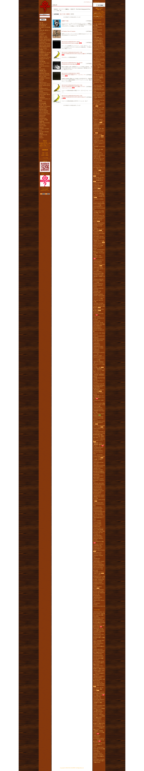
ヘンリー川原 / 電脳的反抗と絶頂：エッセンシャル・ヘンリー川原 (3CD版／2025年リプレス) (99, 438)
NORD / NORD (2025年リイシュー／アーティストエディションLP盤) (98, 297)
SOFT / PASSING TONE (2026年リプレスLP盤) (99, 244)
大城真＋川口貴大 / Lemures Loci (98, 460)
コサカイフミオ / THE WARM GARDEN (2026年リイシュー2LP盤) (98, 204)
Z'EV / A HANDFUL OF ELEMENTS (98, 336)
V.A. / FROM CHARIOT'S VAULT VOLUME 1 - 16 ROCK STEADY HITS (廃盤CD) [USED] (98, 754)
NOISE (41, 91)
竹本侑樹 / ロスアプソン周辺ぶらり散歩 (98, 572)
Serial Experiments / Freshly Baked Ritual (97, 262)
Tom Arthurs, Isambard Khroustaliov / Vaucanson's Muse (98, 480)
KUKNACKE (43, 102)
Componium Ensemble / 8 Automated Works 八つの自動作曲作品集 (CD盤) (99, 433)
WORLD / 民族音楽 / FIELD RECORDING (44, 55)
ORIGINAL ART (43, 134)
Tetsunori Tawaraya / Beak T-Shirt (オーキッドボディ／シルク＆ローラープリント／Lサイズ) (99, 54)
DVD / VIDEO (43, 125)
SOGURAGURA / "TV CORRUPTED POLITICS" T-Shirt (98, 90)
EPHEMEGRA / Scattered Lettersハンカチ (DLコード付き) (99, 72)
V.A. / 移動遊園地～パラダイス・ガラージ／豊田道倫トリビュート (99, 370)
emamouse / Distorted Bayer (98, 556)
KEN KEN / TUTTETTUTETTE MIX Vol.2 (98, 314)
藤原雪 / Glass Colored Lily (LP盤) (98, 497)
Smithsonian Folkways (44, 58)
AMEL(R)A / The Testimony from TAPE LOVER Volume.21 (97, 547)
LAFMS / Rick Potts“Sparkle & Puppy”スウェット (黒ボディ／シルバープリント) (99, 168)
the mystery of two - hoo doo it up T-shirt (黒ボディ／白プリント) (98, 160)
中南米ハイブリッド (44, 49)
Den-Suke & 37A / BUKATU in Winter (97, 553)
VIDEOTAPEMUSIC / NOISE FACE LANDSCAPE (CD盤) (98, 184)
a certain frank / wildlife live (98, 401)
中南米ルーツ (43, 51)
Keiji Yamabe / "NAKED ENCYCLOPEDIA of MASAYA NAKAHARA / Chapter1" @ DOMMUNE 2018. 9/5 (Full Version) (98, 564)
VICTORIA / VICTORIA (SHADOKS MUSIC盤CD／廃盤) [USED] (98, 761)
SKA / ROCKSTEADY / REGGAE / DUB (44, 75)
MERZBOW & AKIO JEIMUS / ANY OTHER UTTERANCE (98, 348)
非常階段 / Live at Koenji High (99, 147)
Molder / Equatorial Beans (99, 223)
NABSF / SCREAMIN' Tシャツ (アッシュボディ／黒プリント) (99, 117)
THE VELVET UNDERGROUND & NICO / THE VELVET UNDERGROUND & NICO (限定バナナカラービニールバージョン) (73, 87)
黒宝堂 (41, 133)
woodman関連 (43, 103)
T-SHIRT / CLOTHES (44, 128)
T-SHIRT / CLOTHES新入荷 (44, 28)
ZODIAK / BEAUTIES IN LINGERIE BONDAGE (98, 484)
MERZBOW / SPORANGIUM (96, 344)
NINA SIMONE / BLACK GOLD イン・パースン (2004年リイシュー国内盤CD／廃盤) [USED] (99, 721)
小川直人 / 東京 (97, 367)
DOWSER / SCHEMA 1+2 (98, 200)
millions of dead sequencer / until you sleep (99, 265)
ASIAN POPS (43, 72)
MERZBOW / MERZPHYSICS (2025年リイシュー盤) (99, 352)
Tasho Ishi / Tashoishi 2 (99, 361)
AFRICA (42, 60)
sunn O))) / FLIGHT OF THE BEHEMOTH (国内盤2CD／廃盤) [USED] (99, 694)
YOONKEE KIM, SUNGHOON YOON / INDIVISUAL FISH (98, 509)
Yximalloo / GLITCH (98, 544)
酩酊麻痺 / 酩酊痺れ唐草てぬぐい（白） (98, 445)
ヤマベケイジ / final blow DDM (98, 569)
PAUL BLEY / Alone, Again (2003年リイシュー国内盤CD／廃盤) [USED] (99, 667)
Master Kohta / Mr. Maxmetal (97, 27)
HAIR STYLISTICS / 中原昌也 (44, 99)
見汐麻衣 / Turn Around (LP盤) (98, 253)
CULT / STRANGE (44, 112)
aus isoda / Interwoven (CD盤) (98, 301)
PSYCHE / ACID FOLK (45, 43)
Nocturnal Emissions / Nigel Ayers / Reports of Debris (98, 452)
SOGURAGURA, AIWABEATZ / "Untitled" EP (98, 82)
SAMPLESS (42, 124)
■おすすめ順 (62, 14)
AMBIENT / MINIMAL (45, 78)
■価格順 (68, 14)
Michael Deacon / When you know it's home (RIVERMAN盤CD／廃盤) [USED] (99, 637)
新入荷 (41, 22)
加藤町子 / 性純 (65, 20)
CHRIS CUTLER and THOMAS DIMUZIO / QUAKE (98, 285)
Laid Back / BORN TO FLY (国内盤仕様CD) (98, 39)
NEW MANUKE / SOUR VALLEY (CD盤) (99, 405)
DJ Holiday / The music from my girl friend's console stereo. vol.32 (99, 238)
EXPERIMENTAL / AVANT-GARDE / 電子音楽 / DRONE (44, 94)
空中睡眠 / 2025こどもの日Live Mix (98, 213)
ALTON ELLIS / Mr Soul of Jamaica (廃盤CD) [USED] (99, 744)
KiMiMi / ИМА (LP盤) (99, 211)
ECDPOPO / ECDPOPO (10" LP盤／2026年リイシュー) (98, 105)
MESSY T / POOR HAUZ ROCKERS (97, 135)
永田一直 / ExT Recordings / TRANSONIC (44, 105)
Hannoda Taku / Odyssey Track (98, 601)
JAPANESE (42, 69)
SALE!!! (42, 137)
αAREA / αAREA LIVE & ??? (99, 500)
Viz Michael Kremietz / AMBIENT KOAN (98, 448)
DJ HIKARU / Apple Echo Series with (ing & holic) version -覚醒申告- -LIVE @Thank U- (98, 77)
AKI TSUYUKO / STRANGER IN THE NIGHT (97, 34)
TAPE (41, 136)
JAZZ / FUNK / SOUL (44, 63)
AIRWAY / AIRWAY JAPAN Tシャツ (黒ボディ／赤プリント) (99, 121)
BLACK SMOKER (44, 110)
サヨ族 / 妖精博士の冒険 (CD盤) (98, 24)
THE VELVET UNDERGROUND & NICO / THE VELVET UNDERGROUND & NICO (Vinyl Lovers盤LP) (74, 53)
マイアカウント (87, 2)
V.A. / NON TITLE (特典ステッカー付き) (99, 426)
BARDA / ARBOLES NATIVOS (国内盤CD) (98, 42)
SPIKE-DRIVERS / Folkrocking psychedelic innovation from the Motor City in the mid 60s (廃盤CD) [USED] (98, 656)
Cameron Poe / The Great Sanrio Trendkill (98, 101)
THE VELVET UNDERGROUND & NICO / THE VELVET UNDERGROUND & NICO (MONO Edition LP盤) (74, 97)
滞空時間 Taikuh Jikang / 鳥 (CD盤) (98, 411)
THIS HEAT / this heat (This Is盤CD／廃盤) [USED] (98, 689)
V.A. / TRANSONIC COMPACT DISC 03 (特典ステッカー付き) (98, 456)
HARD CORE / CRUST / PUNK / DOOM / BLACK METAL (44, 85)
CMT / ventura (97, 316)
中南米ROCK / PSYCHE (45, 52)
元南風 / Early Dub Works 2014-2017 (99, 378)
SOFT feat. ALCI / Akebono (97, 247)
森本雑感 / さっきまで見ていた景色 (98, 229)
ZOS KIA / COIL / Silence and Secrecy (99, 333)
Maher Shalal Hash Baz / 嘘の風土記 (98, 310)
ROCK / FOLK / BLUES (45, 45)
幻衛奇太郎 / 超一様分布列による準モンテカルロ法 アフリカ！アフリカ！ (98, 131)
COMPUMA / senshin (98, 274)
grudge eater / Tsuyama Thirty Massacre (98, 172)
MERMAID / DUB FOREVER (97, 188)
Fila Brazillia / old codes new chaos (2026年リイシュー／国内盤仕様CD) (98, 179)
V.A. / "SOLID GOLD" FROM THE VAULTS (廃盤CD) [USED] (99, 749)
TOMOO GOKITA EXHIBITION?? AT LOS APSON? (98, 584)
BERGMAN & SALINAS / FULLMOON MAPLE (99, 466)
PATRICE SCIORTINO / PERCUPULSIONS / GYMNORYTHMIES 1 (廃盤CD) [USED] (99, 678)
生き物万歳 (42, 61)
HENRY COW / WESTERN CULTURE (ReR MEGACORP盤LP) (98, 470)
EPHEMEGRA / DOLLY (99, 495)
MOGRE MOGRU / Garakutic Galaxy (97, 598)
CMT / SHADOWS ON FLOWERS (98, 319)
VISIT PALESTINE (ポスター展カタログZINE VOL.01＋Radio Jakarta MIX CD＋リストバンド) (99, 514)
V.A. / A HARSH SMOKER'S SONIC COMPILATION (97, 525)
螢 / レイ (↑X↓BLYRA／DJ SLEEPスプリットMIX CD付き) (99, 364)
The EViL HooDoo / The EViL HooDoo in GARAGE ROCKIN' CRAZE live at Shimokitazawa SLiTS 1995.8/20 (99, 218)
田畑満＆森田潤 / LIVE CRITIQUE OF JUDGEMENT (98, 126)
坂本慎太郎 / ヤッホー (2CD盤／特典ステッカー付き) (98, 397)
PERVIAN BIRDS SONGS (97, 587)
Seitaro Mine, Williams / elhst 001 (98, 393)
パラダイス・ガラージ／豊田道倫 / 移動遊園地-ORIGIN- (98, 375)
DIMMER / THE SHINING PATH (97, 292)
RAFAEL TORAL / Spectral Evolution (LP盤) (98, 272)
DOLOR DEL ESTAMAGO (42, 116)
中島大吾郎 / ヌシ (98, 37)
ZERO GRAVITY (43, 108)
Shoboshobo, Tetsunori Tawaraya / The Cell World (98, 45)
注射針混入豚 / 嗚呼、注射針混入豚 (98, 150)
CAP (41, 130)
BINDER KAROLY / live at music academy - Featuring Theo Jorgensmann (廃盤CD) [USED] (99, 614)
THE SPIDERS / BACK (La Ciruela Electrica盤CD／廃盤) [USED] (99, 663)
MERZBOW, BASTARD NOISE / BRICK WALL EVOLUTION (98, 340)
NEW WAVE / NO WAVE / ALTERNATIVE (45, 41)
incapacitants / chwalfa (98, 322)
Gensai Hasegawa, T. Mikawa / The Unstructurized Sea (99, 208)
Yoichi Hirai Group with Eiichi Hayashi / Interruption (98, 384)
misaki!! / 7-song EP (98, 257)
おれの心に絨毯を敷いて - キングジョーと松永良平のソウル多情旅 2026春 (98, 195)
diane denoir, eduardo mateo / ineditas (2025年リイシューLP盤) (99, 269)
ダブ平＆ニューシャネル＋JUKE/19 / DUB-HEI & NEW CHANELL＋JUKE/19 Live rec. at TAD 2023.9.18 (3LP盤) (99, 61)
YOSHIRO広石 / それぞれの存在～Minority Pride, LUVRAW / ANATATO (99, 579)
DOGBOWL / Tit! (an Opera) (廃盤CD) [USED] (98, 629)
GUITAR (42, 79)
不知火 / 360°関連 (44, 119)
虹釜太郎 (42, 121)
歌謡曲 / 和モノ (43, 70)
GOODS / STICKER (44, 131)
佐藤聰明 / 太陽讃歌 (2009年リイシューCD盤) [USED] (98, 732)
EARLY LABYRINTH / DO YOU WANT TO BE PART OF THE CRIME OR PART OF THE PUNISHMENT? (98, 592)
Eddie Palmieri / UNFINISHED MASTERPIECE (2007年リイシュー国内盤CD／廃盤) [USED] (99, 738)
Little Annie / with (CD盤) (99, 324)
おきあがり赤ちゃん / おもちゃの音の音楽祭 (98, 529)
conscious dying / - (98, 522)
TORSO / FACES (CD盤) (99, 403)
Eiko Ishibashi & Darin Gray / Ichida (98, 463)
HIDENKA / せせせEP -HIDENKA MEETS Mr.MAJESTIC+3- (98, 492)
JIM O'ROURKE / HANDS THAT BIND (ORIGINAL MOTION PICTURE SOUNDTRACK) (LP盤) (98, 538)
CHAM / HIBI (97, 321)
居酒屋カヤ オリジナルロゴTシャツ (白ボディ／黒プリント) (98, 143)
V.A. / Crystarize (97, 520)
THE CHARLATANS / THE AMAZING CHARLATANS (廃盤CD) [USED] (98, 645)
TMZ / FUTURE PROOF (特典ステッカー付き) (99, 250)
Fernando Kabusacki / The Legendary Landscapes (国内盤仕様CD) (99, 306)
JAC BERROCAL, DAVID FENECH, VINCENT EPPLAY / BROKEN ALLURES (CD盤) (98, 328)
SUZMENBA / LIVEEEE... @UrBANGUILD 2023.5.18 (99, 605)
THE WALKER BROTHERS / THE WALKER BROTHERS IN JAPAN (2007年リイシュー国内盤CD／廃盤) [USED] (98, 700)
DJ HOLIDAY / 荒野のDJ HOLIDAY (98, 138)
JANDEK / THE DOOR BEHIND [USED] (98, 632)
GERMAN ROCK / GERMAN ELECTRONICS (44, 89)
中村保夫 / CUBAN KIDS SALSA (98, 113)
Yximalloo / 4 (97, 534)
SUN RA (42, 64)
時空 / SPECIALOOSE (45, 122)
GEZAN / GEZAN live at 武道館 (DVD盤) (98, 156)
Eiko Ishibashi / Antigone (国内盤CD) (98, 414)
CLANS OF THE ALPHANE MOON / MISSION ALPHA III (97, 488)
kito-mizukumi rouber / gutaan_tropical (98, 476)
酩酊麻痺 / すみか (98, 443)
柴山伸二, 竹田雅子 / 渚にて (98, 277)
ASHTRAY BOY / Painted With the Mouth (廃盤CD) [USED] (98, 625)
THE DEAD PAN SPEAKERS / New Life (98, 153)
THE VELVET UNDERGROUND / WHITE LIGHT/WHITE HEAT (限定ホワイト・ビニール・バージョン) (74, 75)
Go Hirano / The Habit (98, 303)
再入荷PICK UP (43, 24)
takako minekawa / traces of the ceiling (98, 429)
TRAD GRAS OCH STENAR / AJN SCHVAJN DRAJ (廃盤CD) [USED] (98, 651)
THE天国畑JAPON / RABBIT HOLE (98, 387)
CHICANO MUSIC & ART (44, 67)
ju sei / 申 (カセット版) (99, 107)
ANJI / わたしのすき (98, 140)
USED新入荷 (43, 25)
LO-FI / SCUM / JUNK (45, 113)
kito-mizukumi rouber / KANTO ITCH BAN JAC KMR (98, 504)
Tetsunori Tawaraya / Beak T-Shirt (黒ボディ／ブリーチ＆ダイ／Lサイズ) (99, 49)
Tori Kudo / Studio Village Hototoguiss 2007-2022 (99, 532)
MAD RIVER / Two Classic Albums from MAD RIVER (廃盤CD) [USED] (98, 684)
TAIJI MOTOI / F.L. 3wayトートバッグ (99, 163)
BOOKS (42, 127)
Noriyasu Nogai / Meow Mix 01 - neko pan (98, 110)
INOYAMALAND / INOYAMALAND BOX (98, 408)
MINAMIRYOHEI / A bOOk (98, 518)
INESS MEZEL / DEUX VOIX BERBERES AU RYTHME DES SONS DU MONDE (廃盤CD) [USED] (99, 620)
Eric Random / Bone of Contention (68, 31)
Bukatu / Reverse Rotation (99, 550)
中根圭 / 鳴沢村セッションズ (98, 98)
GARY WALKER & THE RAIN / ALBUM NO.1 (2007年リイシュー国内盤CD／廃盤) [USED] (99, 708)
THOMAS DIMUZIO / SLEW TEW (98, 289)
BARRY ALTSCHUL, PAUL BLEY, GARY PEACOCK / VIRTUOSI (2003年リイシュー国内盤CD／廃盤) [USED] (99, 714)
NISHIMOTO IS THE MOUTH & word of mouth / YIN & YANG (99, 233)
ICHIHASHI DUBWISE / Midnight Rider (99, 473)
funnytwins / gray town (99, 259)
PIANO (41, 81)
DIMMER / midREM (98, 294)
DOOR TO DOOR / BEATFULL (97, 30)
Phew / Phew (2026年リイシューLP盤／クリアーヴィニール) (98, 67)
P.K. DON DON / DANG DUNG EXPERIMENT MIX (99, 423)
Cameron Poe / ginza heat (99, 174)
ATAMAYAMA (43, 118)
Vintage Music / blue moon (45, 57)
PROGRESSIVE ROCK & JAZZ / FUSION (44, 47)
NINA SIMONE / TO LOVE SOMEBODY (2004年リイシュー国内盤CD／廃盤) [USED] (99, 727)
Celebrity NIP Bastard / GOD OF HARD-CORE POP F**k (98, 418)
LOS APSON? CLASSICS (42, 34)
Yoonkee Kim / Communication (96, 559)
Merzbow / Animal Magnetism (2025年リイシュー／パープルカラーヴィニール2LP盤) (98, 358)
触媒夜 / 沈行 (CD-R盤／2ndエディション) (98, 241)
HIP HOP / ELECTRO (44, 73)
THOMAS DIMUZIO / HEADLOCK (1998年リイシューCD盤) (98, 281)
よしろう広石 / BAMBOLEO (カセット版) (99, 575)
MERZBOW (42, 97)
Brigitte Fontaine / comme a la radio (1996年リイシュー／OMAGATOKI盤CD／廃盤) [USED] (99, 672)
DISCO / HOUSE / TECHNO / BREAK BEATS (45, 38)
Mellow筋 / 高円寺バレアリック (44, 31)
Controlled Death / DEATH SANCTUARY (98, 191)
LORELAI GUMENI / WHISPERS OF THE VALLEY (98, 226)
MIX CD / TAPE (43, 36)
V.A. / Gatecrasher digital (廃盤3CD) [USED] (98, 641)
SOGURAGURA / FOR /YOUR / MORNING (98, 86)
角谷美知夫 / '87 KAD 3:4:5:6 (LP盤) (98, 390)
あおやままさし (43, 82)
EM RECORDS (43, 109)
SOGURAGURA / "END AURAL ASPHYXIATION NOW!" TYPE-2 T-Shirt (99, 94)
